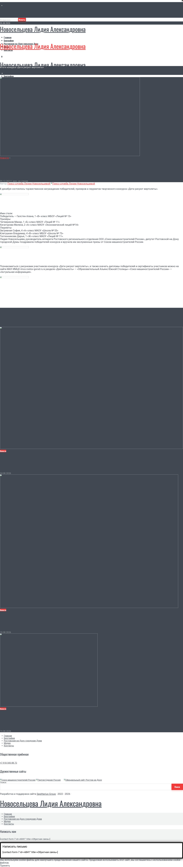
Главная (7, 37)
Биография (9, 40)
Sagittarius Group (46, 793)
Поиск (3, 782)
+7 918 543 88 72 (8, 763)
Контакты (9, 745)
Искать (22, 19)
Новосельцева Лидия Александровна (43, 29)
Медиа (7, 743)
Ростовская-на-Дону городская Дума (23, 740)
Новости (4, 158)
